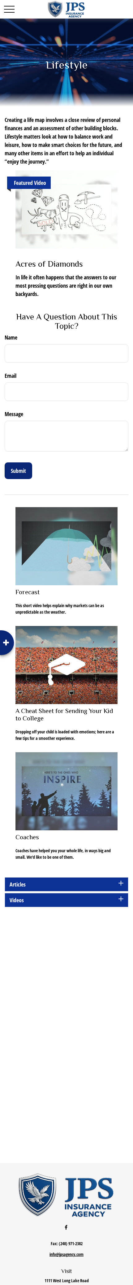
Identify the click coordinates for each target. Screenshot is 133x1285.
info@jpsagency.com (66, 1254)
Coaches (27, 837)
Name (11, 337)
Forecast (27, 592)
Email (10, 375)
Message (14, 414)
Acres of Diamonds (49, 264)
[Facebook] (66, 1227)
